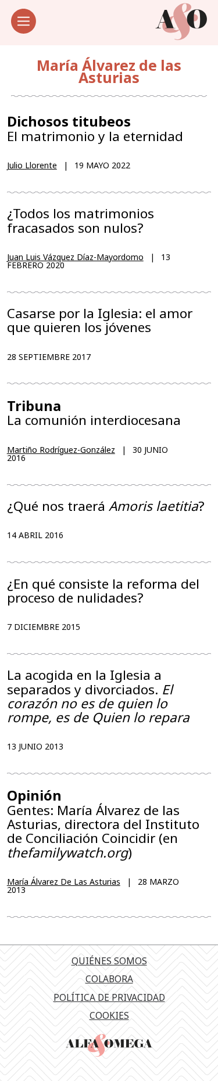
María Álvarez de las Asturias (63, 881)
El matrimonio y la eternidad (95, 128)
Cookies (109, 1015)
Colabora (109, 978)
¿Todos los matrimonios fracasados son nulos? (80, 221)
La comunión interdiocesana (94, 413)
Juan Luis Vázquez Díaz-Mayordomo (75, 256)
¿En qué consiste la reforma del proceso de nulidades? (103, 591)
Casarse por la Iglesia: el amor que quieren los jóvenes (99, 320)
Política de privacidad (109, 997)
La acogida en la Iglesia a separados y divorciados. (98, 696)
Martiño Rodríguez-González (61, 449)
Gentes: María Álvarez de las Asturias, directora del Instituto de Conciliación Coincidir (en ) (103, 823)
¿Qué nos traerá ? (106, 506)
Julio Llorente (32, 165)
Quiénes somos (109, 960)
